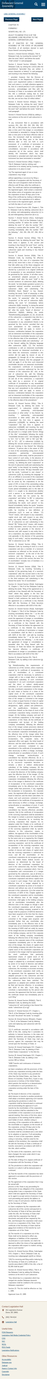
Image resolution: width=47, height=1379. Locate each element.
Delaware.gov (7, 1362)
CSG (3, 1338)
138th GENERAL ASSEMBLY (14, 14)
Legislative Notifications (10, 1350)
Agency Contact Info (9, 1368)
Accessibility (6, 1359)
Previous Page (11, 19)
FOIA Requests (7, 1332)
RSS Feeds (6, 1347)
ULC (3, 1341)
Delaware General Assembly (12, 4)
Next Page (37, 19)
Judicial (4, 1365)
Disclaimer (6, 1375)
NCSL (4, 1344)
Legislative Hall (11, 1322)
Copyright (5, 1371)
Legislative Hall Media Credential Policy (16, 1335)
